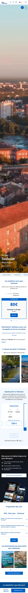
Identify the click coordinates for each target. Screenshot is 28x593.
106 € (14, 423)
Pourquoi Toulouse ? (7, 274)
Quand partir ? (17, 274)
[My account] (13, 2)
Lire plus (3, 342)
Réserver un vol (18, 590)
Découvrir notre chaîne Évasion (14, 475)
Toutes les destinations (14, 573)
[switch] (10, 2)
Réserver (14, 315)
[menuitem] (10, 2)
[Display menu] (26, 2)
